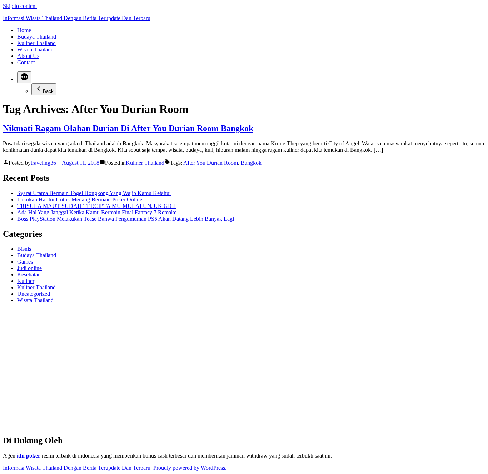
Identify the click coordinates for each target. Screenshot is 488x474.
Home (24, 30)
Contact (26, 62)
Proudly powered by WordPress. (189, 468)
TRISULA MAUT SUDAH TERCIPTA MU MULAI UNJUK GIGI (96, 206)
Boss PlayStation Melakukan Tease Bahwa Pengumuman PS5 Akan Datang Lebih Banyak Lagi (125, 219)
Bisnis (24, 249)
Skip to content (20, 6)
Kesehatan (29, 274)
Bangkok (251, 163)
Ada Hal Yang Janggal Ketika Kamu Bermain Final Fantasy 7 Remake (96, 212)
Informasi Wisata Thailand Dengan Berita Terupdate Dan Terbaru (76, 18)
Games (25, 262)
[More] (24, 77)
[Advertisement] (217, 372)
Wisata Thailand (35, 49)
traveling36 (43, 163)
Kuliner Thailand (36, 43)
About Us (28, 56)
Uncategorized (33, 294)
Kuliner (25, 281)
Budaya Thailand (36, 37)
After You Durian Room (210, 163)
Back (48, 91)
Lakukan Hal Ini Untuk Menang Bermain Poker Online (79, 199)
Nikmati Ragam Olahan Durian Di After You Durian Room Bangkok (128, 128)
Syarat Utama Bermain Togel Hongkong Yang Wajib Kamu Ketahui (94, 193)
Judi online (29, 268)
